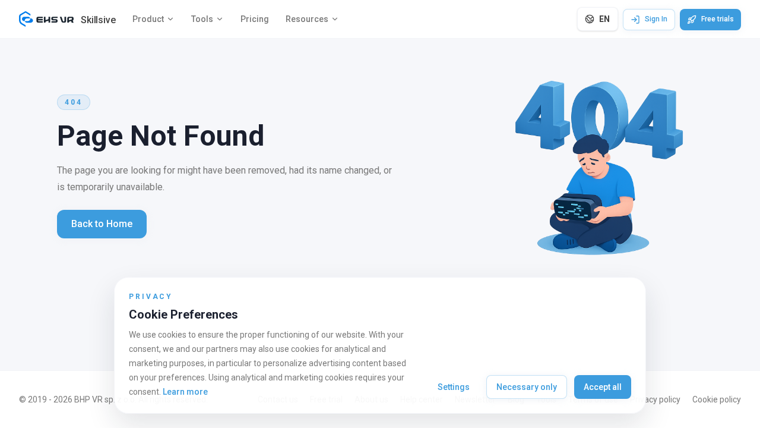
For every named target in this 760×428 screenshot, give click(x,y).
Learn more (185, 391)
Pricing (254, 19)
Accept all (603, 387)
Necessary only (526, 387)
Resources (307, 19)
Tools (202, 19)
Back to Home (101, 223)
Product (148, 19)
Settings (454, 387)
